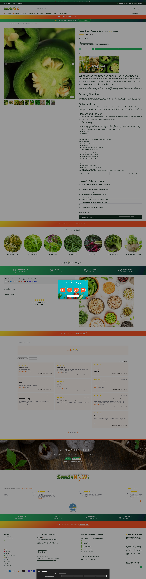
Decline (95, 576)
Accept (72, 576)
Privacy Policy (62, 573)
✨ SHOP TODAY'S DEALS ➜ (73, 295)
